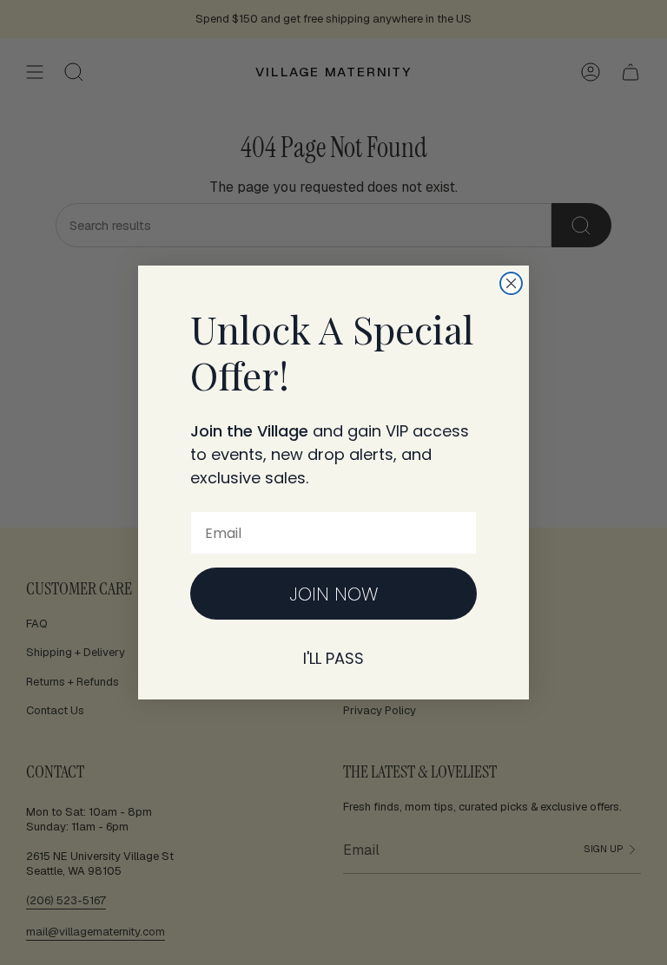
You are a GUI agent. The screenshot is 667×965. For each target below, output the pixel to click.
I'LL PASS (333, 658)
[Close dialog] (511, 283)
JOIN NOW (334, 594)
